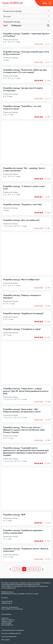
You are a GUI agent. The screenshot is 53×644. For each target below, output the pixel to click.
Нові (5, 25)
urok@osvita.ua (6, 603)
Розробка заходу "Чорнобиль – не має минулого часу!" (22, 107)
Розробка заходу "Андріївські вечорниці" (23, 313)
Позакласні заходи (10, 39)
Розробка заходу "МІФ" (14, 514)
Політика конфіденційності (11, 633)
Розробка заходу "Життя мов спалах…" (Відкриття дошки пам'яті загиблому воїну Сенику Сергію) (24, 429)
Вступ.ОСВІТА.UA (7, 625)
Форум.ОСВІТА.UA (8, 620)
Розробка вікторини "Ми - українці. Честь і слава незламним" (24, 169)
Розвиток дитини (7, 621)
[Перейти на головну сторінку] (12, 3)
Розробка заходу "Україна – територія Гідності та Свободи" (26, 34)
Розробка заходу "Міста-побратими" (21, 279)
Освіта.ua (4, 618)
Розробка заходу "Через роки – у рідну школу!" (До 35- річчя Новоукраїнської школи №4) (25, 390)
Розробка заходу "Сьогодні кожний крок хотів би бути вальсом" (26, 52)
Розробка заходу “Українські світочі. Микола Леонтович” (25, 549)
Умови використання (8, 636)
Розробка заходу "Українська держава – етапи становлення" (23, 531)
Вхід (45, 3)
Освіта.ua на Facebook (9, 607)
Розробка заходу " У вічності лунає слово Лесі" (24, 187)
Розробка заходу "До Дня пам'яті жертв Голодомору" (23, 89)
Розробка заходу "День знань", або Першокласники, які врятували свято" (22, 410)
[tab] (26, 11)
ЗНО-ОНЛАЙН (6, 623)
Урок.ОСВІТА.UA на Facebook (12, 609)
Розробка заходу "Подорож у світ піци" (22, 204)
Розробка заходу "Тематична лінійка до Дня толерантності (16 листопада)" (25, 71)
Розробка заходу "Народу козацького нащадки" (22, 296)
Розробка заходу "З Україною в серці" (22, 329)
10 (12, 42)
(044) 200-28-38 (6, 601)
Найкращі (16, 25)
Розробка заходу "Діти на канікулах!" (21, 220)
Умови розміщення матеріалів (12, 630)
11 (15, 42)
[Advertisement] (26, 142)
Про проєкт (5, 639)
